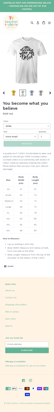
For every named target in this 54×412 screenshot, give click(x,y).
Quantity (42, 132)
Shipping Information (16, 304)
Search (8, 326)
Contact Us (10, 297)
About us (10, 290)
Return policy (12, 311)
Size (5, 132)
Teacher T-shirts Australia (22, 403)
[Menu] (49, 23)
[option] (13, 93)
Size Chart (10, 319)
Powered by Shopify (41, 403)
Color (6, 121)
